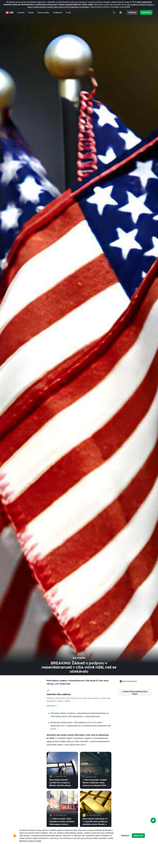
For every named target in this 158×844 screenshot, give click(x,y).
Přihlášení (132, 12)
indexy (49, 741)
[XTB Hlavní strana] (9, 12)
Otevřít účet (146, 12)
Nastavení (125, 835)
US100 (72, 744)
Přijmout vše (138, 835)
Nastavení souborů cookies (30, 841)
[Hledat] (114, 12)
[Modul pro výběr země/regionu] (120, 12)
